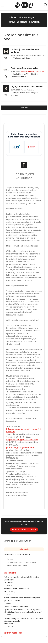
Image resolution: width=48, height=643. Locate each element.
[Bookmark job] (6, 57)
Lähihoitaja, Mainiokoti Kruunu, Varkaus (25, 50)
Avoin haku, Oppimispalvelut (24, 68)
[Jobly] (24, 5)
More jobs (24, 108)
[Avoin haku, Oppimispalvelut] (6, 70)
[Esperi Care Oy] (31, 147)
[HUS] (16, 147)
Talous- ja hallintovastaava (16, 606)
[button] (43, 19)
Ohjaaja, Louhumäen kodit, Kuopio (26, 86)
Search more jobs (13, 632)
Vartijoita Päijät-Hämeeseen (16, 589)
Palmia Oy (8, 623)
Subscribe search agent (25, 529)
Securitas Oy (9, 591)
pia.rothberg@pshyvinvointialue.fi (21, 447)
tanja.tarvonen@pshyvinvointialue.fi (22, 439)
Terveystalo (9, 582)
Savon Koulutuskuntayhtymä (32, 71)
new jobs (34, 22)
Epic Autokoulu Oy (12, 600)
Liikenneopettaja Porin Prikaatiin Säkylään (22, 598)
